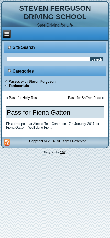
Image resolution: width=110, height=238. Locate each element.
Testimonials (19, 86)
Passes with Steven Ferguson (32, 82)
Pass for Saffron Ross (84, 98)
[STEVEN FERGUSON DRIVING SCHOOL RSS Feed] (7, 142)
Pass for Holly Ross (24, 98)
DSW (62, 152)
